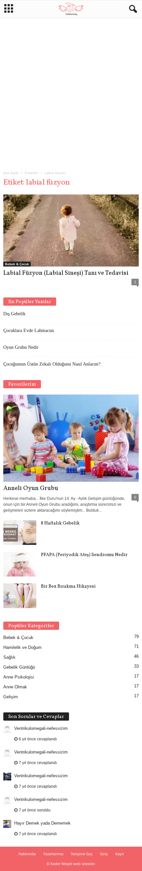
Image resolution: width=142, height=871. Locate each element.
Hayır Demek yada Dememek (42, 823)
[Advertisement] (71, 91)
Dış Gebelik (14, 313)
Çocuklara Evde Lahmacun (28, 330)
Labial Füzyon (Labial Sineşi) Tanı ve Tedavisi (65, 273)
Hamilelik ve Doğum (22, 647)
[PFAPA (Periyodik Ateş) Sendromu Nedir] (19, 564)
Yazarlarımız (53, 853)
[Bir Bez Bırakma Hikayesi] (19, 595)
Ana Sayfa (10, 172)
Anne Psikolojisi (18, 677)
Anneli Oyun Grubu (30, 488)
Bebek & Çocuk (17, 264)
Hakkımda (27, 853)
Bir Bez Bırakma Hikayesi (68, 586)
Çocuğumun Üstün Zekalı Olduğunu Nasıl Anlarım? (51, 364)
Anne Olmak (15, 686)
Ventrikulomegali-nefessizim (41, 728)
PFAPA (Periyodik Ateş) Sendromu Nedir (84, 555)
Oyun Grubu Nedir (21, 347)
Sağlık (9, 657)
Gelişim (10, 696)
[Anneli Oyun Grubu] (71, 438)
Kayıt (119, 853)
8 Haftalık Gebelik (60, 523)
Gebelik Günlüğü (19, 667)
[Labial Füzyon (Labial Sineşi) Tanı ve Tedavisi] (71, 230)
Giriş (104, 853)
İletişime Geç (81, 853)
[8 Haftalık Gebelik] (19, 532)
